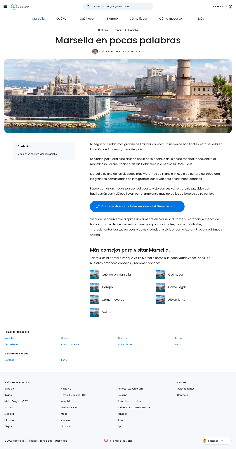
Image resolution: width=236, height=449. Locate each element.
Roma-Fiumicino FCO (73, 395)
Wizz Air (8, 407)
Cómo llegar (139, 18)
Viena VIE (66, 388)
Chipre (8, 426)
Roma (120, 420)
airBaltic (9, 388)
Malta (64, 413)
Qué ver (62, 18)
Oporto (121, 426)
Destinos (103, 30)
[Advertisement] (44, 190)
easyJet (65, 401)
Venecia (122, 413)
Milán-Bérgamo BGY (16, 401)
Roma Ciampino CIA (129, 401)
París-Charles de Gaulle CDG (133, 407)
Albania (65, 420)
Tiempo (112, 18)
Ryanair (8, 395)
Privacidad (46, 440)
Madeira (9, 413)
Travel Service (69, 407)
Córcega (9, 359)
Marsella (38, 18)
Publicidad (61, 440)
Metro (178, 344)
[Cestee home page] (20, 7)
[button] (5, 7)
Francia (118, 30)
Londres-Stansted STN (130, 388)
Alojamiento (125, 344)
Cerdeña (122, 395)
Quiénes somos (186, 388)
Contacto (182, 395)
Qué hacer (87, 18)
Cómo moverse (170, 18)
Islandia (9, 420)
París (64, 359)
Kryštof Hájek (106, 51)
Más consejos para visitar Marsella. (38, 154)
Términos (32, 440)
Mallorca (66, 426)
